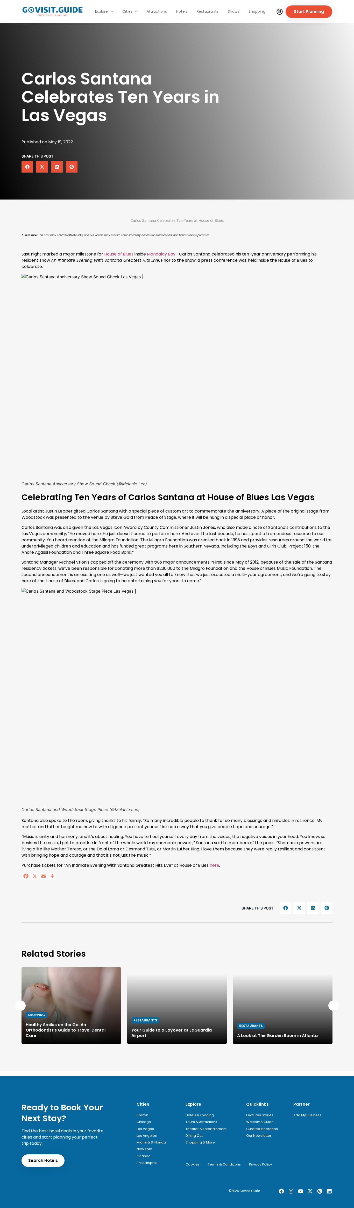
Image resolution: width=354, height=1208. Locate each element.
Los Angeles (147, 1136)
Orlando (144, 1156)
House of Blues (118, 254)
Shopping (257, 11)
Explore (101, 11)
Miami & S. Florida (151, 1142)
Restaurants (207, 11)
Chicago (144, 1122)
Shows (233, 11)
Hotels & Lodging (200, 1115)
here (214, 865)
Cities (127, 11)
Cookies (193, 1164)
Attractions (157, 11)
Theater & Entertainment (206, 1129)
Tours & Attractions (201, 1122)
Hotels (181, 11)
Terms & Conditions (224, 1164)
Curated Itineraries (262, 1129)
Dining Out (194, 1136)
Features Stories (259, 1115)
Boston (142, 1115)
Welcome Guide (260, 1122)
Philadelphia (147, 1163)
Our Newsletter (258, 1136)
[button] (27, 167)
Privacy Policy (260, 1164)
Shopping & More (200, 1142)
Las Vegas (145, 1129)
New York (144, 1149)
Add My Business (307, 1115)
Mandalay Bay (161, 254)
